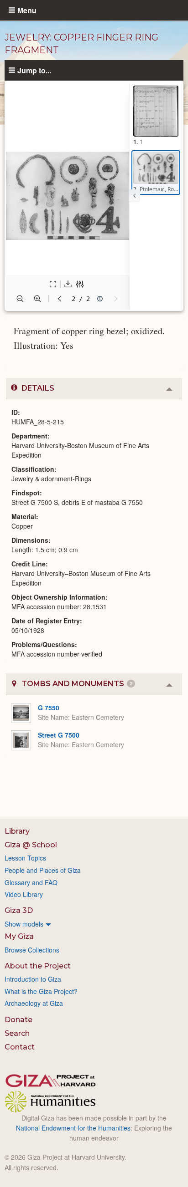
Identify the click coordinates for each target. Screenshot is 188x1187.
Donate (18, 1019)
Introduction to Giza (33, 978)
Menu (27, 10)
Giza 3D (19, 910)
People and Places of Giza (43, 870)
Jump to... (34, 70)
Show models (24, 924)
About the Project (38, 966)
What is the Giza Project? (41, 991)
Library (17, 831)
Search (17, 1033)
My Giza (19, 936)
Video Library (24, 894)
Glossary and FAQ (31, 882)
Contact (20, 1047)
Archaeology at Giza (34, 1003)
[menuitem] (94, 924)
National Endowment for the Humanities (73, 1127)
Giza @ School (31, 845)
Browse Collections (32, 949)
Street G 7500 (58, 734)
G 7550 (48, 707)
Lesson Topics (25, 857)
